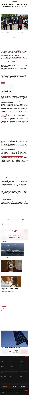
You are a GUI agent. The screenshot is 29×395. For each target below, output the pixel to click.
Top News (2, 361)
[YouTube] (17, 356)
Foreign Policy (11, 366)
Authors (1, 369)
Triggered (2, 373)
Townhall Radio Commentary (4, 377)
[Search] (27, 1)
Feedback (9, 392)
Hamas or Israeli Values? (5, 312)
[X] (12, 356)
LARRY (1, 372)
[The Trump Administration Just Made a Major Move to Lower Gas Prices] (14, 338)
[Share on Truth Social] (19, 6)
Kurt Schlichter (21, 361)
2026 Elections (11, 361)
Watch (1, 365)
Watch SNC (21, 376)
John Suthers (24, 97)
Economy (11, 365)
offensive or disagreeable (5, 153)
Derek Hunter (21, 362)
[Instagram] (14, 356)
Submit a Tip (11, 376)
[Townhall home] (3, 356)
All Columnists (21, 369)
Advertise (11, 373)
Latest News (2, 362)
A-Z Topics (11, 359)
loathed (12, 70)
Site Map (16, 392)
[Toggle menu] (1, 1)
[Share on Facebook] (20, 6)
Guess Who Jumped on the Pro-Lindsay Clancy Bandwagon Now (10, 288)
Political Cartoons (2, 366)
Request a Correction (13, 392)
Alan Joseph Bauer (21, 366)
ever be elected (5, 70)
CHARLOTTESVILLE (4, 116)
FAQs (23, 356)
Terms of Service (2, 392)
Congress (11, 362)
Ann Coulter (4, 6)
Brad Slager (21, 365)
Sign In (21, 356)
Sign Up (26, 390)
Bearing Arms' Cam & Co (3, 376)
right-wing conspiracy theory (13, 58)
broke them (16, 64)
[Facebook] (15, 356)
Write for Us (11, 377)
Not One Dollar (3, 316)
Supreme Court (11, 369)
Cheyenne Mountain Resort (5, 97)
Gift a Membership (21, 373)
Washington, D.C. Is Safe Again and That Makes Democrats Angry (11, 308)
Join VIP (27, 356)
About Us (11, 372)
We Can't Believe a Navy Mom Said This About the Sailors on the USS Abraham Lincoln (13, 257)
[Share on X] (17, 6)
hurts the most (7, 77)
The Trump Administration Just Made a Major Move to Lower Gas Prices (11, 347)
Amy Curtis (3, 258)
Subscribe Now (18, 237)
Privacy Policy (6, 392)
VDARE (13, 61)
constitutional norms (9, 51)
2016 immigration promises (23, 62)
